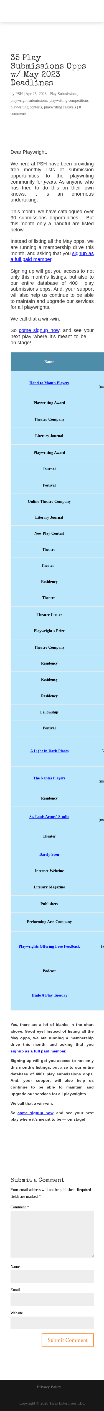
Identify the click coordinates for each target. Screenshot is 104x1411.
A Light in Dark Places (49, 751)
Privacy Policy (49, 1387)
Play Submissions (63, 94)
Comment (20, 1207)
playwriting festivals (60, 107)
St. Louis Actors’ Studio (49, 817)
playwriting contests (26, 107)
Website (17, 1313)
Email (15, 1290)
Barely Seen (49, 854)
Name (15, 1267)
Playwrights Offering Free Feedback (49, 946)
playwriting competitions (68, 100)
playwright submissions (29, 100)
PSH (19, 94)
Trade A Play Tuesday (49, 995)
